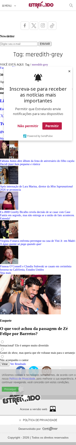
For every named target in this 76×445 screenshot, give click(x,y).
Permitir (52, 126)
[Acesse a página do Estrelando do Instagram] (43, 25)
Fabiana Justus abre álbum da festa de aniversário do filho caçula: (37, 162)
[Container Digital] (50, 429)
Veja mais (5, 272)
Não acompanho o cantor (14, 360)
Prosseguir (10, 389)
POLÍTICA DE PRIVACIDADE (40, 420)
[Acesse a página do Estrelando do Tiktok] (52, 25)
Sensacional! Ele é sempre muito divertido (24, 345)
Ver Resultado (18, 363)
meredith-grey (40, 64)
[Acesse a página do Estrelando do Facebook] (25, 25)
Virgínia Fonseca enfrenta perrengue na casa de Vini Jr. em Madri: (38, 242)
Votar (5, 363)
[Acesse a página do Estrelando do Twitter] (34, 25)
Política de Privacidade (22, 379)
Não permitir (27, 126)
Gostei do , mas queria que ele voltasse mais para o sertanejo (37, 352)
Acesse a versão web (33, 409)
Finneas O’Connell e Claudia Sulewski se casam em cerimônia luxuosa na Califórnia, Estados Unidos (35, 268)
